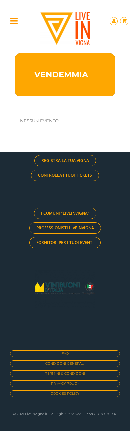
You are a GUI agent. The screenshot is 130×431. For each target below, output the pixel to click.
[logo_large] (65, 14)
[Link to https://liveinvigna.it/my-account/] (114, 21)
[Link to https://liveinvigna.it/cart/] (124, 21)
